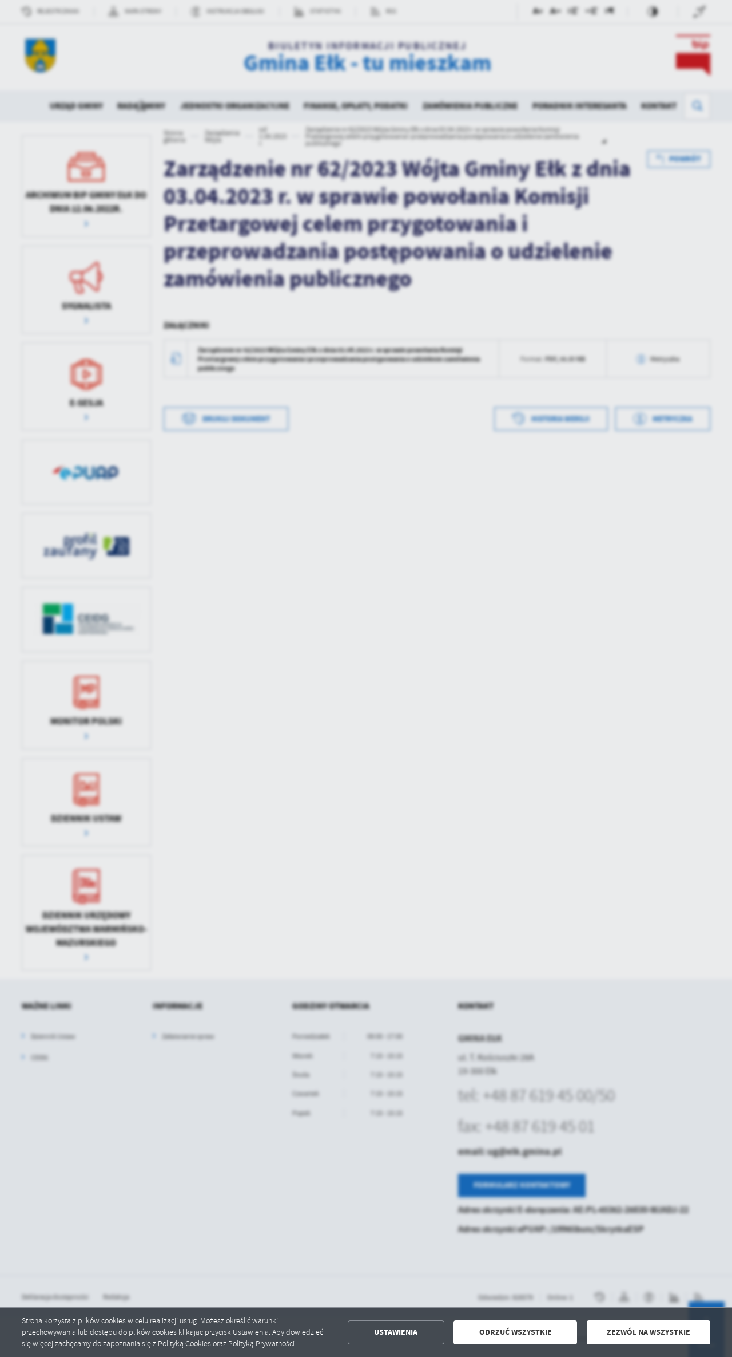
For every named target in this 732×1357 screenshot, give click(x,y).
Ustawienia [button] (395, 1332)
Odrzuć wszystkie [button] (515, 1332)
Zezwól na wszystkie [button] (648, 1332)
